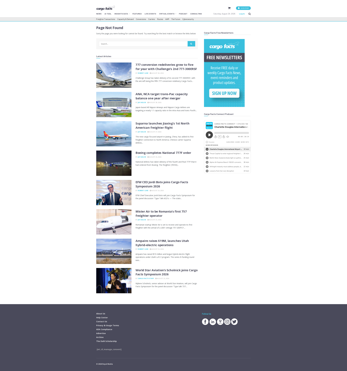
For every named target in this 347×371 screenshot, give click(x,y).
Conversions (141, 19)
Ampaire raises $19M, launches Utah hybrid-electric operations (162, 243)
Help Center (102, 317)
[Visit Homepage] (105, 8)
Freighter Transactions (105, 19)
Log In (242, 14)
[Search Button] (249, 13)
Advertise (101, 333)
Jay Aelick (142, 102)
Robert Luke (143, 73)
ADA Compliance (104, 329)
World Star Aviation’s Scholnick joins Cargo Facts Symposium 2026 (166, 272)
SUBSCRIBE (244, 8)
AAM (167, 19)
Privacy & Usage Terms (107, 325)
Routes (160, 19)
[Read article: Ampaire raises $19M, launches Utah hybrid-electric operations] (113, 251)
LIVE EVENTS (150, 14)
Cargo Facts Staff (146, 278)
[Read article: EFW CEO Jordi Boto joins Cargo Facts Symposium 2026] (113, 192)
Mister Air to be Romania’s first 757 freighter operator (161, 213)
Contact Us (101, 321)
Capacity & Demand (125, 19)
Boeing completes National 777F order (163, 153)
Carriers (151, 19)
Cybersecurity (188, 19)
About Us (100, 313)
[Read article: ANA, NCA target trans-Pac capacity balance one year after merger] (113, 104)
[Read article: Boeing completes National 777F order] (113, 163)
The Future (175, 19)
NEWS (99, 14)
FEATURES (137, 14)
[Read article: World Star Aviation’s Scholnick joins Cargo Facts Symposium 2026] (113, 280)
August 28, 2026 (157, 73)
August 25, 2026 (155, 220)
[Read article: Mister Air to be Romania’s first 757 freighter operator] (113, 222)
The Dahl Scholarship (106, 341)
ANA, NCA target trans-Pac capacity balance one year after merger (162, 96)
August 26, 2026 (155, 157)
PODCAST (183, 14)
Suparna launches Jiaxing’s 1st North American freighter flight (162, 125)
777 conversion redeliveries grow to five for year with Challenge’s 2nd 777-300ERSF (166, 67)
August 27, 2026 (155, 132)
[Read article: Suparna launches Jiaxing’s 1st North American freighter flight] (113, 133)
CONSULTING (196, 14)
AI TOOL (108, 14)
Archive (100, 337)
